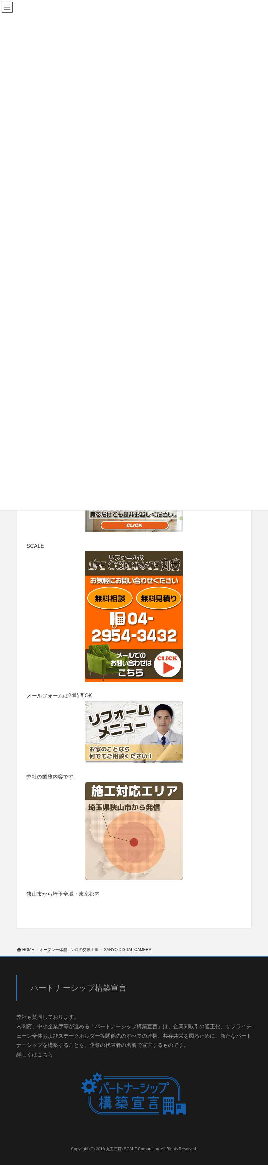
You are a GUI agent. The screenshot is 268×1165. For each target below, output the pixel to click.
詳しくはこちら (34, 1054)
